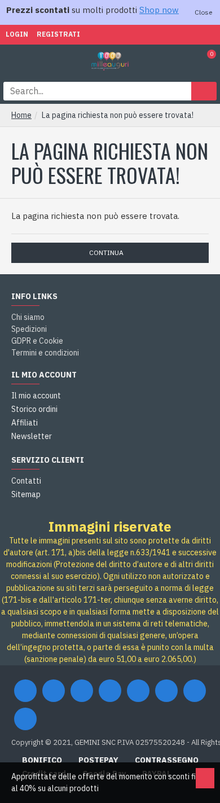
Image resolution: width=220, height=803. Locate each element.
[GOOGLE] (82, 690)
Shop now (159, 10)
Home (21, 115)
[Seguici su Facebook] (25, 690)
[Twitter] (53, 690)
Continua (106, 252)
